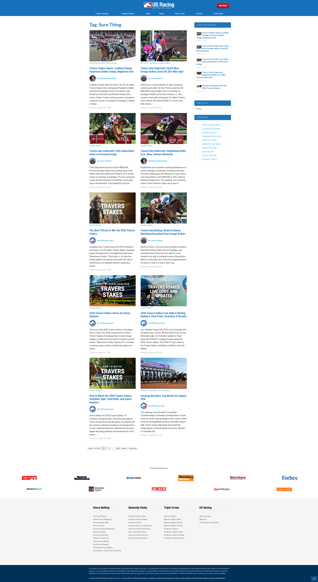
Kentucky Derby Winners (138, 535)
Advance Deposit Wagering (103, 529)
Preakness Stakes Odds (173, 532)
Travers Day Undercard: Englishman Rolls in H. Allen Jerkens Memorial (163, 152)
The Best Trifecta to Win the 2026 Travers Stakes (214, 86)
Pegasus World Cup (101, 538)
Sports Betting (209, 155)
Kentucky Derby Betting (138, 519)
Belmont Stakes (209, 159)
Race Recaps (208, 152)
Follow (199, 109)
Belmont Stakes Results (173, 526)
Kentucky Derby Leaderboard (140, 526)
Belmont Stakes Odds (172, 519)
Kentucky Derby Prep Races (140, 529)
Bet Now (223, 5)
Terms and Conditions (140, 578)
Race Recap (111, 63)
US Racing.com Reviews (209, 523)
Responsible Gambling (165, 578)
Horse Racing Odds (101, 523)
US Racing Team (107, 240)
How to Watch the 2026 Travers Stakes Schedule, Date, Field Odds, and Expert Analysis (110, 399)
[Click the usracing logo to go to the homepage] (159, 5)
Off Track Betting (99, 516)
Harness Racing (209, 148)
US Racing (103, 578)
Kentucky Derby (209, 140)
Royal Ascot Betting (100, 544)
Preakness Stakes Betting (174, 535)
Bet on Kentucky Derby (138, 532)
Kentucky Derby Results (138, 538)
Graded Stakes (164, 63)
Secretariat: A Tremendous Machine (107, 551)
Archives (133, 448)
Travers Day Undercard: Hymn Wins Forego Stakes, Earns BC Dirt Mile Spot (162, 70)
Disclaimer (152, 578)
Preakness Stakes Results (174, 538)
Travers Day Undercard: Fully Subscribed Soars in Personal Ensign (111, 152)
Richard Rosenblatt (108, 78)
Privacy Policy (127, 578)
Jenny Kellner (157, 78)
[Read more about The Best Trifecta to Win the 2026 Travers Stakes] (112, 208)
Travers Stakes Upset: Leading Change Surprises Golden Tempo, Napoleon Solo (111, 70)
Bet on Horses (98, 526)
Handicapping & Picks (212, 136)
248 (98, 448)
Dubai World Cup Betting (103, 547)
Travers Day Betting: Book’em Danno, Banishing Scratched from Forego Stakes (163, 232)
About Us (203, 519)
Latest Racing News (97, 63)
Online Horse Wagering (102, 519)
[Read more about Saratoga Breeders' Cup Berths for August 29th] (164, 373)
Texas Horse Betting (101, 541)
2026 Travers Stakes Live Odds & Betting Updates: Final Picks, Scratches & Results (164, 315)
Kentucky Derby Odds (137, 516)
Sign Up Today (205, 516)
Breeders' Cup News (149, 63)
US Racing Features (211, 129)
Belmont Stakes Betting (173, 523)
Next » (124, 448)
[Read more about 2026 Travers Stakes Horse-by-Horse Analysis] (112, 290)
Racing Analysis (209, 133)
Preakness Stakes (171, 529)
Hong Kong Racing (100, 535)
